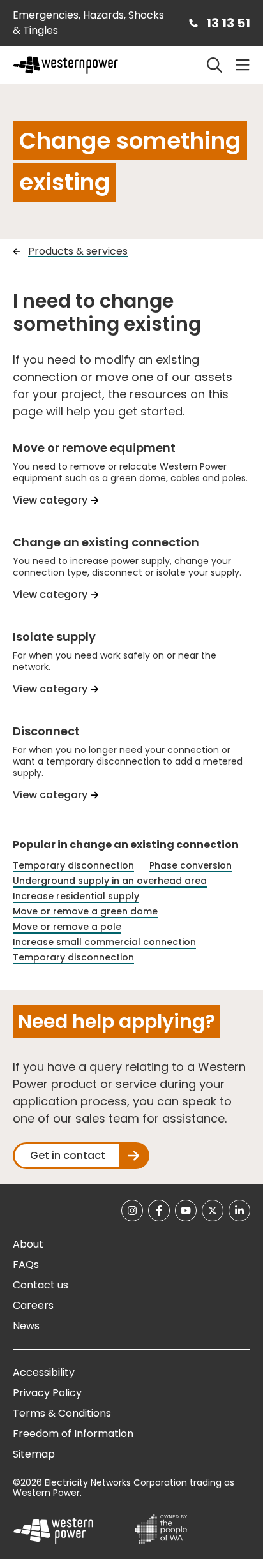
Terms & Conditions (62, 1413)
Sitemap (34, 1454)
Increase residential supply (76, 896)
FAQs (26, 1264)
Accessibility (44, 1372)
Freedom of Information (73, 1433)
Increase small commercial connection (104, 942)
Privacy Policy (47, 1392)
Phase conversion (190, 866)
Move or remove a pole (67, 927)
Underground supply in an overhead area (110, 881)
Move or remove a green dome (85, 912)
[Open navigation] (243, 65)
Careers (33, 1305)
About (28, 1244)
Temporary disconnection (73, 866)
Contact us (40, 1285)
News (26, 1325)
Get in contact (67, 1155)
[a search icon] (214, 65)
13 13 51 (228, 23)
